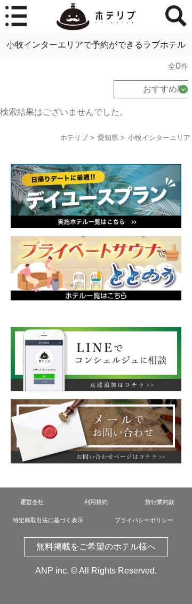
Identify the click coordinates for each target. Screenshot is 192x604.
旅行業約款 (159, 502)
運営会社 (32, 502)
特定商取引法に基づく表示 (48, 520)
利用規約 (96, 502)
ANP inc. (52, 570)
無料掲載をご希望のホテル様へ (96, 546)
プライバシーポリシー (144, 520)
